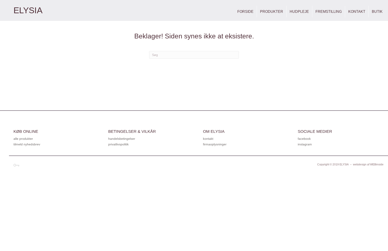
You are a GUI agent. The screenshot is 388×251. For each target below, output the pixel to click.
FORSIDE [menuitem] (245, 11)
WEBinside (377, 164)
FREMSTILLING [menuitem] (328, 11)
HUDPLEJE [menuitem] (299, 11)
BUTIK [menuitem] (377, 11)
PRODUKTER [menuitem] (271, 11)
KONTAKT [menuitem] (356, 11)
